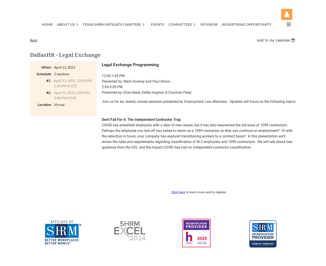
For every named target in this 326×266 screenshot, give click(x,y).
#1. (48, 80)
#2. (48, 92)
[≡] (284, 24)
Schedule (44, 74)
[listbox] (276, 40)
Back (33, 40)
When (46, 67)
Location (44, 104)
